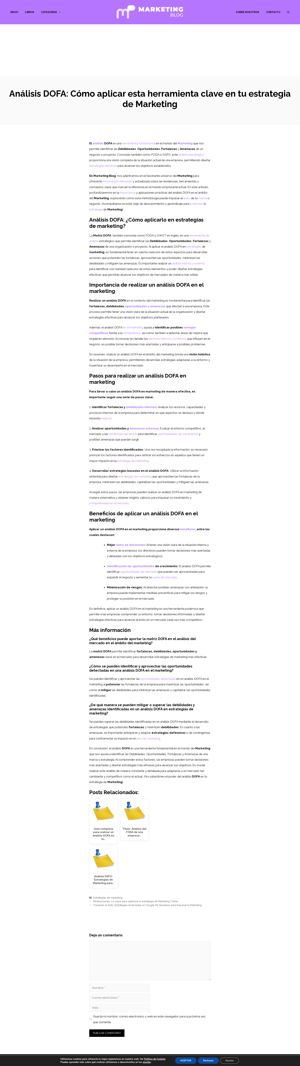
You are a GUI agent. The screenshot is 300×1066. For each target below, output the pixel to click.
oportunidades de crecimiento (178, 434)
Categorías (49, 12)
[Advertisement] (150, 50)
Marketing (185, 143)
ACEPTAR (185, 1060)
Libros (29, 12)
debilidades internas (141, 407)
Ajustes (229, 1060)
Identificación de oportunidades (130, 566)
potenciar (196, 203)
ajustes (147, 1062)
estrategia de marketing (133, 461)
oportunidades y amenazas (145, 306)
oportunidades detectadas (158, 678)
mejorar (106, 418)
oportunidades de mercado (138, 571)
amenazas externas (144, 428)
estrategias (193, 246)
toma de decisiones (130, 545)
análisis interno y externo (188, 263)
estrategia (96, 209)
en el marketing (133, 327)
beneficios (187, 529)
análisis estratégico (191, 154)
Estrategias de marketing (107, 897)
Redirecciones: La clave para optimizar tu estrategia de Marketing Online (135, 901)
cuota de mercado (164, 577)
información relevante (117, 181)
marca (202, 198)
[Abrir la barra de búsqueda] (288, 12)
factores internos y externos (167, 338)
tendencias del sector (123, 434)
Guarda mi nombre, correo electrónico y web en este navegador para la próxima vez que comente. (149, 1019)
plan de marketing (148, 738)
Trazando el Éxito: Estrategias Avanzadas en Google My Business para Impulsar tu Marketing (147, 905)
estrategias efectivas (103, 165)
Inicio (14, 12)
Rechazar (208, 1060)
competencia (132, 333)
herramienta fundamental (138, 143)
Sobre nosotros (247, 12)
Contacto (273, 12)
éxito (187, 198)
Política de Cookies (154, 1059)
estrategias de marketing (135, 476)
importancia (127, 192)
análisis (98, 143)
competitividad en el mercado (109, 503)
